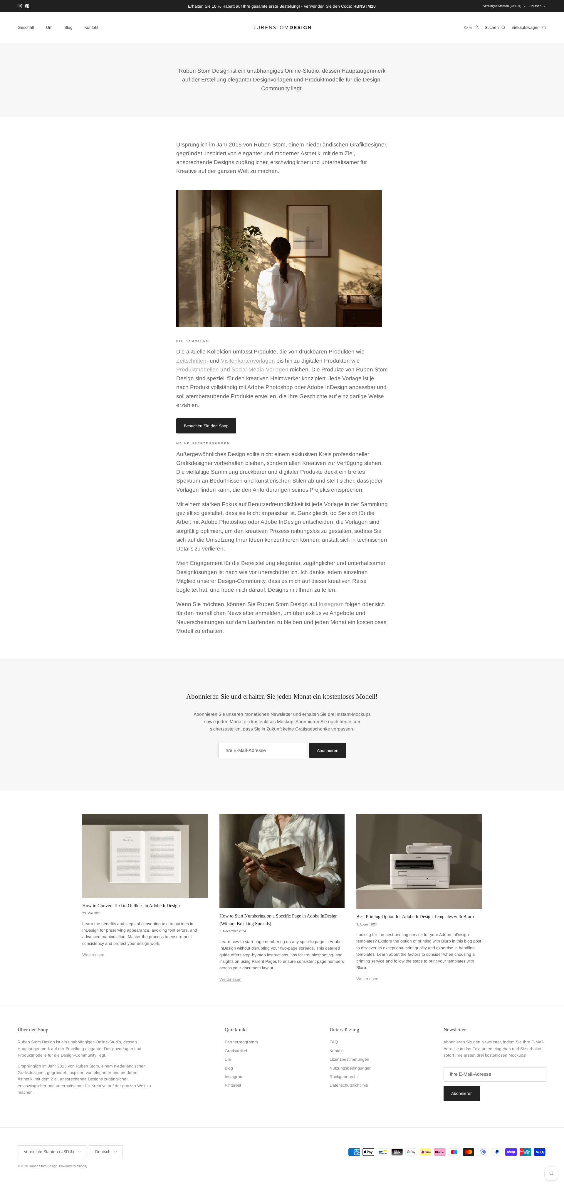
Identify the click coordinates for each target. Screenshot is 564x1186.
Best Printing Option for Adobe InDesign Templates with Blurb (415, 916)
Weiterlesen (93, 954)
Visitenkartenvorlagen (248, 361)
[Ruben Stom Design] (282, 27)
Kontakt (91, 27)
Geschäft (26, 27)
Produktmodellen (197, 369)
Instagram (331, 604)
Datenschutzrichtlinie (349, 1085)
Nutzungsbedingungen (351, 1068)
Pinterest (233, 1085)
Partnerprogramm (241, 1042)
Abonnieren (327, 750)
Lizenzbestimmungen (349, 1059)
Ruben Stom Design (43, 1166)
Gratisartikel (236, 1050)
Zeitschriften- (192, 361)
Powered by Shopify (73, 1166)
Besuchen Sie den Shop (206, 425)
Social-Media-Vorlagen (259, 369)
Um (49, 27)
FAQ (334, 1042)
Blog (68, 27)
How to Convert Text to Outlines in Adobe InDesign (131, 905)
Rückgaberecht (344, 1076)
